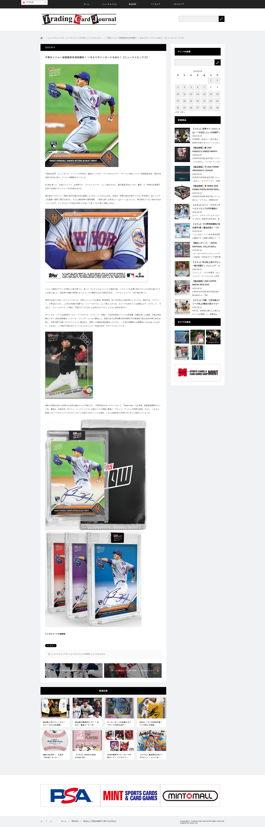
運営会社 (75, 821)
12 (191, 94)
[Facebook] (46, 821)
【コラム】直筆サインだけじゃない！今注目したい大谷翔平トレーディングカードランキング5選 (206, 131)
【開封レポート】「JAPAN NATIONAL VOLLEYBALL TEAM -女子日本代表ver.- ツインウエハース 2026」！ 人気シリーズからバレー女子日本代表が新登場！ (206, 245)
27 (198, 108)
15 (211, 94)
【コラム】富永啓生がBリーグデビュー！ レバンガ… (151, 756)
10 (178, 94)
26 (191, 108)
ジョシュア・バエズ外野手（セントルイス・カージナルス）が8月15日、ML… (206, 276)
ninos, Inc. (194, 823)
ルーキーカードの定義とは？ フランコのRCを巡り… (119, 723)
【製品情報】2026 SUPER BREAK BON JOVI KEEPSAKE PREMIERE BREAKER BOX (204, 283)
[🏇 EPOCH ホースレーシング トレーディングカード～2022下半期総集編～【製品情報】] (213, 337)
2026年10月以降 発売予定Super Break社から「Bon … (205, 293)
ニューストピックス (59, 654)
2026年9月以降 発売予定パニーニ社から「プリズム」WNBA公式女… (206, 200)
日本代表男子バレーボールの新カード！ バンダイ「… (119, 756)
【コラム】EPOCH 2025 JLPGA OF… (85, 756)
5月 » (183, 112)
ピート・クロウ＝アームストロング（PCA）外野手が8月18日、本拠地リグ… (206, 219)
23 (217, 101)
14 (204, 94)
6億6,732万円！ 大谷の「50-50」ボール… (53, 756)
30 (217, 108)
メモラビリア (178, 4)
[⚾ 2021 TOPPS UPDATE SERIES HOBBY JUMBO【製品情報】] (182, 352)
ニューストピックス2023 (79, 654)
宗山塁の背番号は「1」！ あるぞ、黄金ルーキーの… (87, 723)
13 (198, 94)
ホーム (86, 4)
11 (185, 94)
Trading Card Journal (200, 821)
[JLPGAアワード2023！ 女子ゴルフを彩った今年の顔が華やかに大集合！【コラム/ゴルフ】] (197, 337)
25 (184, 108)
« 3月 (177, 112)
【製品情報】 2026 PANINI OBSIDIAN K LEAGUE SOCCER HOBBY (205, 169)
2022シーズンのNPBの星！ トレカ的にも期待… (150, 723)
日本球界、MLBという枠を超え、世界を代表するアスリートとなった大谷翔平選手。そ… (206, 142)
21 (204, 101)
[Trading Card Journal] (79, 19)
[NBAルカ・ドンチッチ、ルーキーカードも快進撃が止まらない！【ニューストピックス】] (197, 352)
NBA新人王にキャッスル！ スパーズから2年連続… (54, 723)
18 (184, 101)
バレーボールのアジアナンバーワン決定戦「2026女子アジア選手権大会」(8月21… (206, 257)
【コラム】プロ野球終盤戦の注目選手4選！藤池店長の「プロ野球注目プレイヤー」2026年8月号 (206, 226)
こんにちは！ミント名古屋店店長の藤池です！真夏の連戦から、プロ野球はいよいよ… (206, 238)
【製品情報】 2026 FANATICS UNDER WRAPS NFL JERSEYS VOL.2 (204, 150)
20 (198, 101)
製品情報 (132, 4)
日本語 (30, 2)
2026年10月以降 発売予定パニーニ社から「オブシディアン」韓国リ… (206, 181)
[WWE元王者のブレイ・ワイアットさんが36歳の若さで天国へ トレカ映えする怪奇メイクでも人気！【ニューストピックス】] (182, 337)
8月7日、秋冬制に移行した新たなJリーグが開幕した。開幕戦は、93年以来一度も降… (206, 314)
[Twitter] (41, 821)
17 (178, 101)
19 (191, 101)
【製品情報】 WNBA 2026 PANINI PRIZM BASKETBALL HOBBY (206, 188)
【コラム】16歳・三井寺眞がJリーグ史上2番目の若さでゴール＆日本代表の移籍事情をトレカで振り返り (206, 302)
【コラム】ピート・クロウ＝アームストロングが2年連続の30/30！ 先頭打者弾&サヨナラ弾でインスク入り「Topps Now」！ (206, 207)
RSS (51, 821)
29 (211, 108)
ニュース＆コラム (109, 4)
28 (204, 108)
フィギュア (155, 4)
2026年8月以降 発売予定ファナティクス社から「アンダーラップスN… (206, 162)
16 (217, 94)
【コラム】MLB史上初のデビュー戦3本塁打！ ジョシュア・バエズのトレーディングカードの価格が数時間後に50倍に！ (206, 264)
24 (178, 108)
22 (211, 101)
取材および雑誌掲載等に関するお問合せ (100, 821)
